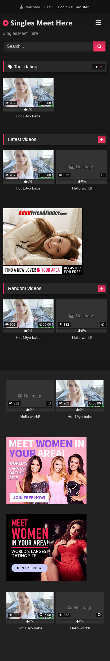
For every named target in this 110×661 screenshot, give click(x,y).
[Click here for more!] (43, 273)
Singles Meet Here (40, 23)
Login (63, 7)
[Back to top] (93, 645)
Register (81, 7)
